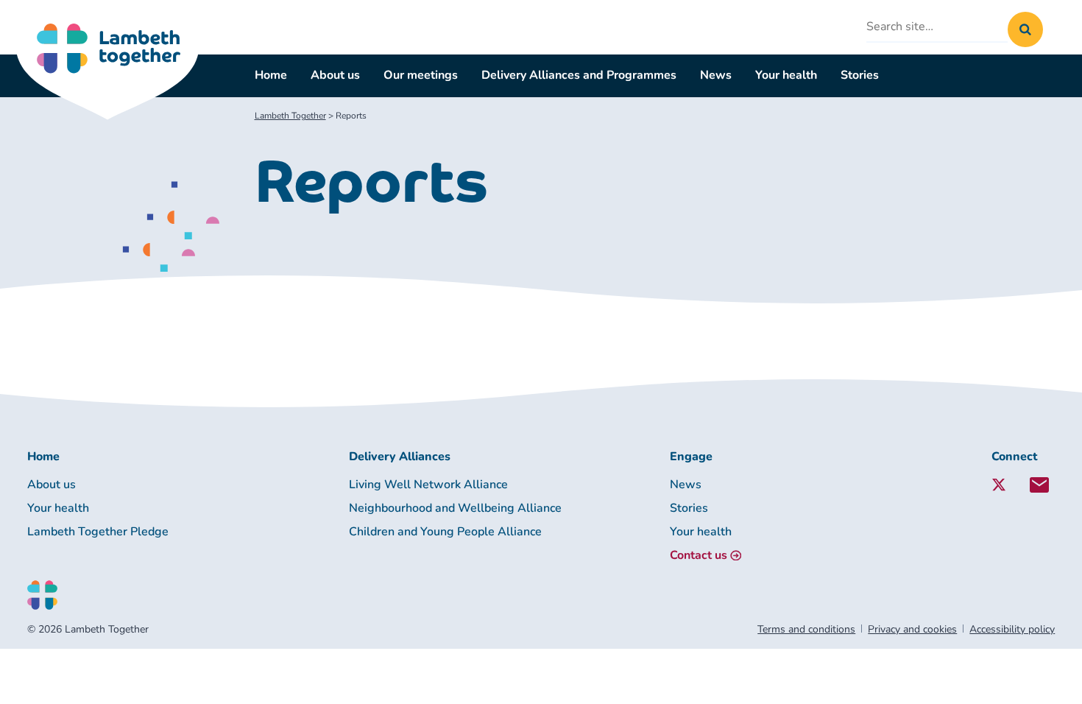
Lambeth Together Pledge (98, 532)
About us (335, 75)
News (716, 75)
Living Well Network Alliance (428, 484)
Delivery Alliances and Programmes (578, 75)
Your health (786, 75)
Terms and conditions (806, 629)
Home (271, 75)
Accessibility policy (1012, 629)
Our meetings (420, 75)
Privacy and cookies (912, 629)
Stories (860, 75)
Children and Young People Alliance (445, 532)
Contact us (698, 555)
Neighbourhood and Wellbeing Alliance (455, 508)
